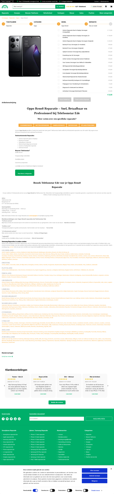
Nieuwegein (45, 324)
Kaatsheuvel (5, 300)
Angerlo (7, 252)
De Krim (31, 314)
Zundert (56, 300)
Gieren (41, 264)
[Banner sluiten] (111, 468)
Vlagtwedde (19, 286)
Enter (73, 314)
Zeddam (9, 259)
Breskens (4, 331)
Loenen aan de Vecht (14, 324)
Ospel (75, 291)
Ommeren (19, 257)
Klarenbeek (59, 256)
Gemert (83, 298)
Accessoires (89, 444)
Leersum (96, 323)
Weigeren (95, 481)
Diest (44, 298)
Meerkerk (26, 324)
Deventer (56, 314)
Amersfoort (28, 323)
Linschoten (5, 324)
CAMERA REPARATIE (59, 125)
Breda (29, 298)
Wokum (18, 277)
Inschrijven (99, 419)
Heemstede (5, 307)
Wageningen (89, 257)
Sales (81, 13)
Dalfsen (27, 314)
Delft (40, 339)
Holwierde (78, 282)
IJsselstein (80, 323)
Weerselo (35, 317)
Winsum (39, 286)
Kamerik (86, 323)
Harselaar (4, 256)
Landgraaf (53, 291)
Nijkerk (4, 257)
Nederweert (70, 291)
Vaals (8, 293)
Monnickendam (60, 307)
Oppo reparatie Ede (8, 459)
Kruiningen (68, 331)
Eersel (57, 298)
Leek (102, 282)
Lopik (22, 324)
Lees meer (17, 394)
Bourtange (25, 282)
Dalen (17, 264)
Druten (36, 254)
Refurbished (47, 13)
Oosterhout (12, 300)
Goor (90, 314)
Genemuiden (85, 314)
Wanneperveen (28, 317)
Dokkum (35, 275)
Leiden (99, 339)
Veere (41, 333)
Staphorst (96, 316)
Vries (84, 264)
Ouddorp (43, 340)
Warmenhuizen (103, 307)
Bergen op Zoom (15, 298)
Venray (23, 293)
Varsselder (75, 257)
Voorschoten (107, 340)
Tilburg (21, 300)
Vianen (12, 326)
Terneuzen (33, 333)
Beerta (13, 282)
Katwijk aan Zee (92, 339)
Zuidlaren (88, 264)
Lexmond (107, 323)
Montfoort (38, 324)
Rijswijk (69, 340)
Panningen (81, 291)
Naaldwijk (9, 340)
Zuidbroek (51, 286)
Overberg (61, 324)
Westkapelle (70, 333)
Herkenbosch (29, 291)
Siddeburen (40, 284)
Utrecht (94, 324)
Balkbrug (13, 314)
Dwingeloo (31, 264)
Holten (20, 316)
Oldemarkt (48, 316)
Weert (27, 293)
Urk (87, 270)
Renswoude (67, 324)
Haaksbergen (104, 314)
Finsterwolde (48, 282)
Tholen (38, 333)
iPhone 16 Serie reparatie (37, 437)
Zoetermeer (11, 342)
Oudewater (55, 324)
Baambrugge (36, 323)
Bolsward (12, 275)
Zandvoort (19, 308)
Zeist (50, 326)
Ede (44, 254)
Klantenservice (105, 1)
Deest (7, 254)
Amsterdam (22, 305)
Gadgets (88, 454)
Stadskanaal (49, 284)
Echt (17, 291)
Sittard (106, 291)
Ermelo (62, 254)
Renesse (99, 331)
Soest (83, 324)
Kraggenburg (42, 270)
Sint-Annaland (22, 333)
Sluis (28, 333)
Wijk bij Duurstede (25, 326)
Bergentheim (20, 314)
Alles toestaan (94, 470)
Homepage (5, 18)
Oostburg (81, 331)
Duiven (40, 254)
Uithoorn (89, 307)
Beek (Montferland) (32, 252)
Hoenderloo (41, 256)
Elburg (53, 254)
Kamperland (51, 331)
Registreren (61, 452)
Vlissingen (47, 333)
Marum (6, 284)
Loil (88, 256)
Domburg (41, 331)
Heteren (35, 256)
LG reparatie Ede (7, 452)
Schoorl (84, 307)
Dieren (15, 254)
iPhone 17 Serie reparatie (37, 434)
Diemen (86, 305)
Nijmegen (8, 257)
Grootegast (68, 282)
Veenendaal (100, 324)
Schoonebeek (78, 264)
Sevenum (101, 291)
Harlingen (59, 275)
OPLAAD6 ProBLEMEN (87, 125)
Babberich (24, 252)
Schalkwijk (79, 324)
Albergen (4, 314)
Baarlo (7, 291)
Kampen (25, 316)
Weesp (109, 307)
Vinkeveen (17, 326)
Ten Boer (56, 284)
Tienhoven (89, 324)
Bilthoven (53, 323)
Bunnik (48, 323)
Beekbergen (42, 252)
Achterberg (10, 323)
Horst (42, 291)
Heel (24, 291)
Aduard (4, 282)
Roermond (91, 291)
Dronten (23, 270)
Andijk (28, 305)
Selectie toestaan (94, 475)
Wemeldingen (62, 333)
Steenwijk (102, 316)
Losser (30, 316)
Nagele (67, 270)
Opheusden (32, 257)
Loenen (85, 256)
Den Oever (80, 305)
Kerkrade (47, 291)
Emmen (36, 264)
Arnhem (18, 252)
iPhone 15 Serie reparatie (37, 439)
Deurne (40, 298)
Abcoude (4, 323)
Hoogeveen (51, 264)
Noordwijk (38, 340)
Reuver (86, 291)
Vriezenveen (12, 317)
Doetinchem (21, 254)
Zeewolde (91, 270)
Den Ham (51, 314)
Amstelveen (15, 305)
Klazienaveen (58, 264)
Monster (4, 340)
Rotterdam (80, 340)
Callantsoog (61, 305)
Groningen (55, 282)
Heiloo (20, 307)
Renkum (52, 257)
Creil (19, 270)
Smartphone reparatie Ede (10, 434)
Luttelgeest (55, 270)
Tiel (71, 257)
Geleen (21, 291)
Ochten (14, 257)
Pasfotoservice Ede (63, 459)
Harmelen (69, 323)
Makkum (4, 277)
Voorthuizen (81, 257)
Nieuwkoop (31, 340)
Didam (11, 254)
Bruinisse (19, 331)
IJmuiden (45, 307)
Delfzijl (31, 282)
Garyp (51, 275)
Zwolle (51, 317)
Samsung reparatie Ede (9, 439)
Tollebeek (83, 270)
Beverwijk (46, 305)
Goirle (86, 298)
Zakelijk (60, 449)
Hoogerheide (106, 298)
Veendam (13, 286)
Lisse (103, 339)
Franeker (46, 275)
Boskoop (31, 339)
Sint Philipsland (13, 333)
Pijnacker (56, 340)
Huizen (41, 307)
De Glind (59, 252)
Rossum (79, 316)
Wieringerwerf (5, 308)
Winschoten (33, 286)
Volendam (95, 307)
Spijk (64, 257)
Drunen (53, 298)
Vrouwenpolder (54, 333)
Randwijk (47, 257)
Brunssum (12, 291)
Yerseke (76, 333)
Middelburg (75, 331)
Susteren (4, 293)
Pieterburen (27, 284)
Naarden (67, 307)
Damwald (30, 275)
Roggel (97, 291)
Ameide (16, 323)
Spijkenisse (100, 340)
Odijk (50, 324)
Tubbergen (108, 316)
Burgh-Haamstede (27, 331)
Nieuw (72, 13)
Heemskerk (103, 305)
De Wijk (22, 264)
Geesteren (78, 314)
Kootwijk (65, 256)
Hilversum (25, 307)
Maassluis (108, 339)
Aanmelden (61, 454)
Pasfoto (91, 13)
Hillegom (75, 339)
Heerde (30, 256)
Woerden (33, 326)
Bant (7, 270)
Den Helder (74, 305)
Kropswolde (97, 282)
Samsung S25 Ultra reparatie (39, 449)
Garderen (67, 254)
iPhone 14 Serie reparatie (37, 442)
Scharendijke (5, 333)
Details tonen (95, 490)
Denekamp (45, 314)
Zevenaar (15, 259)
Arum (8, 275)
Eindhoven (62, 298)
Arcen (3, 291)
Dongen (48, 298)
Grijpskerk (61, 282)
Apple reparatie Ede (8, 437)
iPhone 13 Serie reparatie (37, 444)
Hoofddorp (31, 307)
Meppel (65, 264)
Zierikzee (81, 333)
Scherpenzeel (59, 257)
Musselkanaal (12, 284)
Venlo (19, 293)
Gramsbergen (96, 314)
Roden (72, 264)
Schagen (79, 307)
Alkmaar (9, 305)
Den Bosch (35, 298)
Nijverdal (42, 316)
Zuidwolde (94, 264)
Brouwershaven (11, 331)
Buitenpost (19, 275)
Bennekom (49, 252)
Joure (83, 275)
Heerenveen (65, 275)
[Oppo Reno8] (25, 30)
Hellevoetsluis (68, 339)
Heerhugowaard (13, 307)
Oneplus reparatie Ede (9, 457)
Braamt (54, 252)
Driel (32, 254)
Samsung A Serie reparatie (38, 457)
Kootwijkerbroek (72, 256)
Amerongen (22, 323)
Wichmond (102, 257)
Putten (42, 257)
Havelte (45, 264)
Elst (56, 254)
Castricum (68, 305)
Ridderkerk (63, 340)
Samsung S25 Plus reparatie (38, 452)
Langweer (101, 275)
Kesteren (53, 256)
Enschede (69, 314)
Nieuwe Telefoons (31, 13)
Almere (4, 270)
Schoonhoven (87, 340)
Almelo (9, 314)
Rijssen (74, 316)
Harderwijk (87, 254)
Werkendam (42, 300)
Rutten (71, 270)
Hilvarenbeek (98, 298)
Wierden (40, 317)
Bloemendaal (53, 305)
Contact (96, 1)
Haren (73, 282)
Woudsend (24, 277)
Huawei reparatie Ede (9, 444)
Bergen (42, 305)
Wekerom (95, 257)
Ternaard (13, 277)
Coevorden (13, 264)
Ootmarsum (68, 316)
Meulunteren (98, 256)
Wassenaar (5, 342)
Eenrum (42, 282)
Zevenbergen (49, 300)
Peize (68, 264)
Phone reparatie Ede (8, 449)
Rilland (104, 331)
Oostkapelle (87, 331)
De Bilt (58, 323)
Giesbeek (80, 254)
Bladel (22, 298)
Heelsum (25, 256)
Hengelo (16, 316)
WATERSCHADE (72, 125)
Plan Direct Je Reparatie (25, 173)
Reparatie (5, 13)
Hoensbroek (37, 291)
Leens (105, 282)
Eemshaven (36, 282)
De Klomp (64, 252)
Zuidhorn (56, 286)
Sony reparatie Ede (8, 442)
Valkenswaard (30, 300)
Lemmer (106, 275)
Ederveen (47, 254)
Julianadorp (52, 307)
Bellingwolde (18, 282)
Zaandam (12, 308)
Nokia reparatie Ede (8, 454)
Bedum (8, 282)
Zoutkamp (45, 286)
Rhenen (73, 324)
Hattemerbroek (18, 256)
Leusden (101, 323)
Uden (24, 300)
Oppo (17, 18)
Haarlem (96, 305)
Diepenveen (62, 314)
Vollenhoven (5, 317)
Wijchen (107, 257)
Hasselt (11, 316)
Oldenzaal (54, 316)
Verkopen (60, 13)
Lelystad (48, 270)
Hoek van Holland (83, 339)
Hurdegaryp (78, 275)
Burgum (25, 275)
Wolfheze (4, 259)
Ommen (62, 316)
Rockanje (73, 340)
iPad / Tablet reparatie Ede (38, 459)
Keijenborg (47, 256)
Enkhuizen (91, 305)
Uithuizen (7, 286)
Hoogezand (85, 282)
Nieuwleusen (35, 316)
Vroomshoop (20, 317)
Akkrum (4, 275)
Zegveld (46, 326)
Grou (54, 275)
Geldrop (78, 298)
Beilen (7, 264)
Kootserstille (89, 275)
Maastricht (60, 291)
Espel (36, 270)
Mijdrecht (32, 324)
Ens (34, 270)
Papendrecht (50, 340)
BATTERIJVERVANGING (42, 125)
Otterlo (38, 257)
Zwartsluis (46, 317)
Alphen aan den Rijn (7, 339)
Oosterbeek (25, 257)
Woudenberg (39, 326)
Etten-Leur (72, 298)
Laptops (88, 449)
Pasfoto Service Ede (91, 457)
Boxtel (26, 298)
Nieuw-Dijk (106, 256)
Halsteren (91, 298)
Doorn (62, 323)
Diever (26, 264)
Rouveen (84, 316)
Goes (45, 331)
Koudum (95, 275)
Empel (67, 298)
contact (11, 247)
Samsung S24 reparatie (37, 454)
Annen (3, 264)
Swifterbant (77, 270)
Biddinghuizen (13, 270)
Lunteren (92, 256)
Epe (59, 254)
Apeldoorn (13, 252)
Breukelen (43, 323)
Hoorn (36, 307)
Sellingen (33, 284)
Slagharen (90, 316)
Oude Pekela (20, 284)
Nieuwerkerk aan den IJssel (20, 340)
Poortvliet (93, 331)
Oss (17, 300)
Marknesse (61, 270)
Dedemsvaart (38, 314)
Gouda (62, 339)
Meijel (65, 291)
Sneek (8, 277)
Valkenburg (14, 293)
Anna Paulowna (34, 305)
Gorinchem (57, 339)
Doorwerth (28, 254)
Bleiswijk (26, 339)
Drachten (40, 275)
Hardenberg (5, 316)
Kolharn (91, 282)
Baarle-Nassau (6, 298)
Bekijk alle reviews (57, 402)
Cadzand (35, 331)
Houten (74, 323)
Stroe (67, 257)
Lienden (80, 256)
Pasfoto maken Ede (63, 457)
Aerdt (3, 252)
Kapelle (57, 331)
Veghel (37, 300)
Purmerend (73, 307)
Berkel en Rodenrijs (18, 339)
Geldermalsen (74, 254)
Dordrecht (50, 339)
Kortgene (61, 331)
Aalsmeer (4, 305)
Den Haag (44, 339)
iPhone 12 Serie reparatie (37, 447)
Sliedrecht (94, 340)
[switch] (52, 490)
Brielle (36, 339)
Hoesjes (17, 13)
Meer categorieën (106, 13)
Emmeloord (29, 270)
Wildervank (26, 286)
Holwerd (71, 275)
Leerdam (91, 323)
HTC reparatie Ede (8, 447)
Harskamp (10, 256)
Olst (59, 316)
